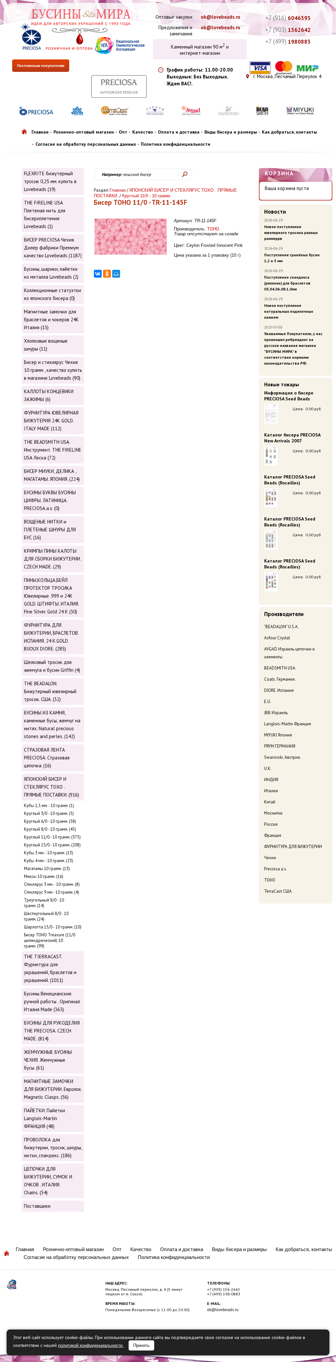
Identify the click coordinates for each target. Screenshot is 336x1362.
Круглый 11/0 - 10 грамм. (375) (52, 837)
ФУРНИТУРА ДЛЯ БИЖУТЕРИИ (293, 846)
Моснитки (273, 813)
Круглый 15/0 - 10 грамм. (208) (52, 845)
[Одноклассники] (107, 274)
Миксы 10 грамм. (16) (43, 876)
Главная (40, 132)
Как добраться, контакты (289, 132)
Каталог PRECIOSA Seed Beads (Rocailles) (289, 480)
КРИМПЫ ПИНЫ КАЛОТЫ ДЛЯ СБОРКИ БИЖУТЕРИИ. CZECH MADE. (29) (52, 559)
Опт (123, 132)
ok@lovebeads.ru (220, 17)
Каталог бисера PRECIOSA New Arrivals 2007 (292, 438)
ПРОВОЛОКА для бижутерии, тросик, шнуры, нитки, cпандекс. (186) (53, 1148)
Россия (271, 824)
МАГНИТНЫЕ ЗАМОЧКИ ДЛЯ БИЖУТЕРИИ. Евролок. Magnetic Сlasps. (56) (53, 1089)
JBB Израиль (276, 712)
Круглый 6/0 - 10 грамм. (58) (50, 821)
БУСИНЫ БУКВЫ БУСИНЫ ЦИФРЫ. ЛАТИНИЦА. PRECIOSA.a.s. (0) (50, 500)
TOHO (269, 880)
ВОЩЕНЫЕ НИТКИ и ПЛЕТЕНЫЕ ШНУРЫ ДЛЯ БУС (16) (50, 530)
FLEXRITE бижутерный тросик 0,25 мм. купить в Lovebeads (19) (50, 181)
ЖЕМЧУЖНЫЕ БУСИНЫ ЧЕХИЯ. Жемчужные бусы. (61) (48, 1060)
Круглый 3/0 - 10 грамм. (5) (49, 813)
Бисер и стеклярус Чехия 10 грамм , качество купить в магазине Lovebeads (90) (53, 370)
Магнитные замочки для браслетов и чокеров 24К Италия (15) (51, 319)
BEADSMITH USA (279, 668)
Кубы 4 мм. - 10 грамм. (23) (48, 860)
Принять (141, 1345)
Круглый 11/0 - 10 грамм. (146, 195)
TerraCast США (278, 891)
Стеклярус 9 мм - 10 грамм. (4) (51, 892)
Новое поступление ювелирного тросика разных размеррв (291, 232)
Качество (142, 132)
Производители (284, 614)
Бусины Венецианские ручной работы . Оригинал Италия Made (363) (52, 1001)
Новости (275, 211)
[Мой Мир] (116, 274)
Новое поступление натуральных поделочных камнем (288, 311)
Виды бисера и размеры (230, 132)
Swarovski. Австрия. (282, 757)
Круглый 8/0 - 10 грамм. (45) (50, 829)
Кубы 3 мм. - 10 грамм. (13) (48, 853)
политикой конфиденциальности (91, 1345)
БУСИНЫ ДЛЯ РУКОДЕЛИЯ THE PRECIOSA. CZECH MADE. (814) (52, 1031)
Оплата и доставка (179, 132)
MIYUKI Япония (278, 735)
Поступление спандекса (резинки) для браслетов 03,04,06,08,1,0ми (287, 283)
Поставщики (37, 1206)
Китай (269, 802)
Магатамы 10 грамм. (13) (47, 868)
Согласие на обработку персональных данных (85, 144)
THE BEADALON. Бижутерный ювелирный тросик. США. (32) (50, 691)
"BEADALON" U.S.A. (281, 626)
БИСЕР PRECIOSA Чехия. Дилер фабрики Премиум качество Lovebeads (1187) (53, 248)
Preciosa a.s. (275, 869)
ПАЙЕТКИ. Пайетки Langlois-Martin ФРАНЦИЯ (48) (44, 1118)
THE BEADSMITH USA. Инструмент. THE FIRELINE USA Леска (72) (52, 450)
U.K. (267, 768)
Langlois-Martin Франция (287, 724)
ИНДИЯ (271, 779)
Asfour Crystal (277, 638)
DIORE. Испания (279, 690)
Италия (271, 791)
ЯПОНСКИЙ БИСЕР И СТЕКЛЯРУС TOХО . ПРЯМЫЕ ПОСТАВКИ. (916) (51, 787)
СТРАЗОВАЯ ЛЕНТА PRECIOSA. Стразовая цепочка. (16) (47, 758)
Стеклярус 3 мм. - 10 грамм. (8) (52, 884)
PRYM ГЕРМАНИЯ (279, 746)
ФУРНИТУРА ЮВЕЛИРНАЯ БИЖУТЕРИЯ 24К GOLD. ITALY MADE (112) (51, 421)
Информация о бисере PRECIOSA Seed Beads (288, 396)
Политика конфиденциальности (175, 144)
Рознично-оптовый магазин (83, 132)
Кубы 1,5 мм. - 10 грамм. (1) (49, 805)
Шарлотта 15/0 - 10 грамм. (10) (52, 927)
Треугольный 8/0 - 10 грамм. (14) (44, 902)
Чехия (270, 858)
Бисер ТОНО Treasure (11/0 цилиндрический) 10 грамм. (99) (49, 940)
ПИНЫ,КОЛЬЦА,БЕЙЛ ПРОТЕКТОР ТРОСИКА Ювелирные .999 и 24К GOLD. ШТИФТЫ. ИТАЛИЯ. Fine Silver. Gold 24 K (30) (51, 596)
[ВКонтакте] (98, 274)
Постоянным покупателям (40, 66)
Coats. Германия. (280, 679)
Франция (272, 835)
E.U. (267, 701)
